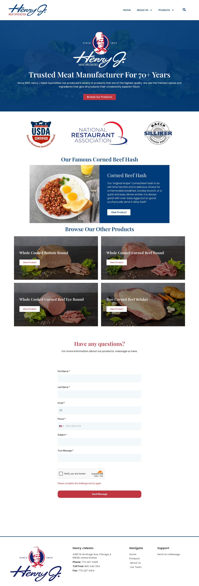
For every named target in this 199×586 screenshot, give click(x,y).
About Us (142, 10)
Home (127, 10)
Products (164, 10)
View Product (29, 262)
